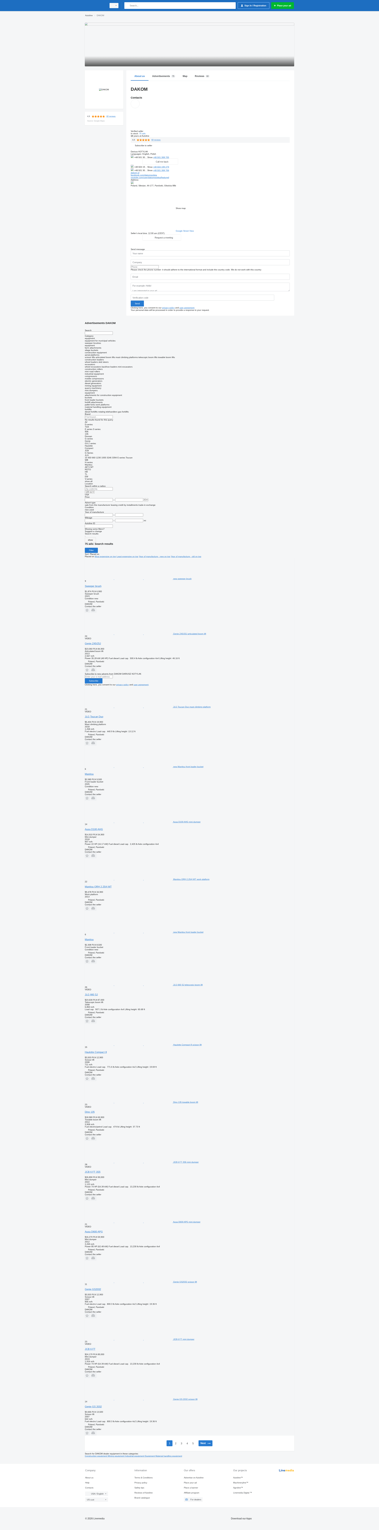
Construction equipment (96, 1456)
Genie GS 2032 (93, 1406)
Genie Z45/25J (93, 643)
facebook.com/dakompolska (144, 175)
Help (87, 1482)
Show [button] (150, 157)
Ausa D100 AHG (94, 829)
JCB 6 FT (90, 1349)
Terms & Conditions (143, 1477)
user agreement (186, 308)
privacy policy (168, 308)
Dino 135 (90, 1112)
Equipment (150, 1456)
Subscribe (93, 681)
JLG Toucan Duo (94, 716)
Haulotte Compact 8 (96, 1052)
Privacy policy (140, 1482)
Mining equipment (116, 1456)
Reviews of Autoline (143, 1493)
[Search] (127, 5)
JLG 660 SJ (91, 994)
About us (89, 1477)
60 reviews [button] (111, 116)
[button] (143, 145)
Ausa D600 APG (94, 1231)
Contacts (89, 1487)
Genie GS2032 (93, 1289)
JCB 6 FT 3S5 (92, 1172)
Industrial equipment (135, 1456)
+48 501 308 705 (161, 157)
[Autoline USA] (95, 5)
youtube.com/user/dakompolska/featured (150, 177)
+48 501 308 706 (161, 170)
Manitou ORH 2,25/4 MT (98, 886)
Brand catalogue (142, 1498)
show (90, 540)
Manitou (89, 774)
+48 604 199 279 (161, 167)
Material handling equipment (168, 1456)
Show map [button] (181, 208)
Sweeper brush (93, 586)
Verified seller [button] (137, 131)
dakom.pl (135, 173)
